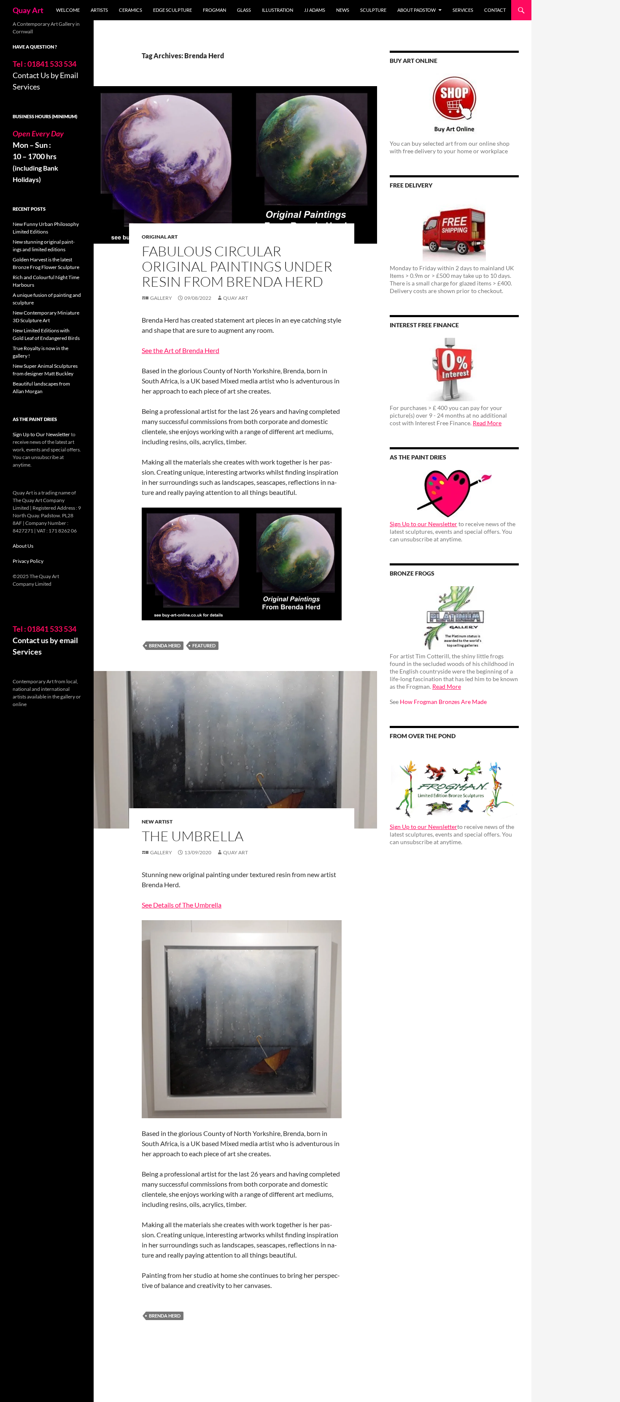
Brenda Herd (165, 645)
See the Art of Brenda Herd (180, 350)
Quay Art (28, 10)
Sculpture (373, 10)
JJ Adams (314, 10)
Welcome (68, 10)
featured (204, 645)
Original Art (160, 237)
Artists (99, 10)
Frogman (214, 10)
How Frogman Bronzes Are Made (443, 701)
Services (463, 10)
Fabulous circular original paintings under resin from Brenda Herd (237, 266)
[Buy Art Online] (454, 105)
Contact (495, 10)
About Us (23, 546)
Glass (244, 10)
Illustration (277, 10)
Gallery (161, 298)
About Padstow (416, 10)
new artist (157, 821)
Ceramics (130, 10)
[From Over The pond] (454, 784)
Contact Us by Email (45, 75)
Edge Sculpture (172, 10)
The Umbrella (192, 836)
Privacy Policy (28, 561)
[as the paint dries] (454, 493)
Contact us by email (45, 640)
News (342, 10)
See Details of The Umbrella (181, 905)
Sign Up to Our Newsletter (41, 434)
